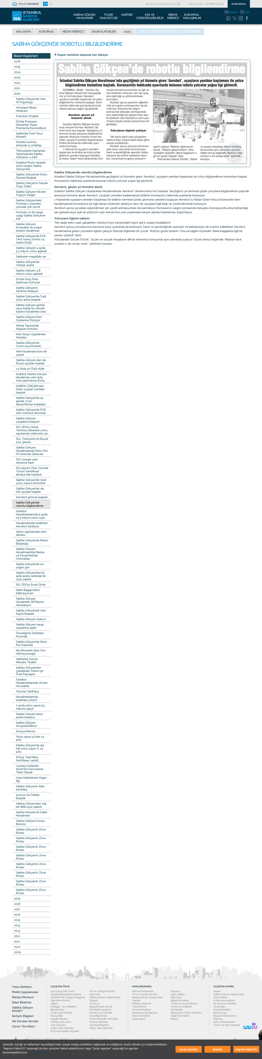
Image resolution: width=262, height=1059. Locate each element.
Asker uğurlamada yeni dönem (31, 533)
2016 (17, 914)
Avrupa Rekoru (25, 731)
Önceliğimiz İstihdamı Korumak (30, 634)
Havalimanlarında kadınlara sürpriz (27, 698)
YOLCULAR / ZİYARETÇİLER (206, 3)
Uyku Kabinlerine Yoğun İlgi (31, 779)
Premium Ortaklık (27, 116)
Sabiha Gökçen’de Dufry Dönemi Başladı (31, 176)
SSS (247, 12)
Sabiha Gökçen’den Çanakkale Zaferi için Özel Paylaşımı (30, 671)
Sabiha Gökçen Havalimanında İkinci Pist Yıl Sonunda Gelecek (32, 451)
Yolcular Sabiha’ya (27, 691)
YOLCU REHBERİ (28, 3)
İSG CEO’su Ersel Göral (30, 584)
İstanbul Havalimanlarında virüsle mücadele (32, 683)
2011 (17, 941)
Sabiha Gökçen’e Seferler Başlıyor (27, 289)
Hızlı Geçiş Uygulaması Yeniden (31, 335)
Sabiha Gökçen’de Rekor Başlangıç (32, 542)
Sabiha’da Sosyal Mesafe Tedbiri (27, 660)
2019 (17, 898)
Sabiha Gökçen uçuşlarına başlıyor (28, 420)
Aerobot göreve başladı (32, 497)
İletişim (233, 12)
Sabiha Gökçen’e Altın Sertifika (30, 788)
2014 (17, 925)
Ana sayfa (23, 31)
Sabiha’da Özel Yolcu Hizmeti (29, 135)
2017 (17, 909)
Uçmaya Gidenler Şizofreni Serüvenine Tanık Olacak (30, 769)
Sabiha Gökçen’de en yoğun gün (30, 565)
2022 (17, 82)
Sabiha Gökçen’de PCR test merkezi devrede (31, 411)
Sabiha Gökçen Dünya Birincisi (30, 822)
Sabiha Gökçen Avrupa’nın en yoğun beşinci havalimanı (29, 227)
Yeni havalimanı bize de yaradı (31, 353)
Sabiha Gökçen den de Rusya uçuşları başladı (31, 361)
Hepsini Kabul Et (246, 1049)
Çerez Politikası (39, 1052)
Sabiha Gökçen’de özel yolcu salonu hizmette (31, 481)
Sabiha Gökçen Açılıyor (31, 619)
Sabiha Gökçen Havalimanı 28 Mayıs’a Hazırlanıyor (30, 602)
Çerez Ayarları (188, 1049)
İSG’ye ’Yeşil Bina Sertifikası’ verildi (27, 758)
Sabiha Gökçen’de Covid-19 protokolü (28, 344)
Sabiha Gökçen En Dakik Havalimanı (31, 814)
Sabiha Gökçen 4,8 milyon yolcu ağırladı (29, 272)
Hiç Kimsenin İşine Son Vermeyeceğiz (30, 652)
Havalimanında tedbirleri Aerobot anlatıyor (32, 524)
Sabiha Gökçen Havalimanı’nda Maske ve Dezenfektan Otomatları (30, 553)
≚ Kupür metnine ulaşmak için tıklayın (81, 54)
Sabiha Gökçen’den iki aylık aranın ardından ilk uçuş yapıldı (31, 576)
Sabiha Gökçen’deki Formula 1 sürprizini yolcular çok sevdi (29, 203)
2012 (17, 936)
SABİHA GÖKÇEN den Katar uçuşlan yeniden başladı (30, 389)
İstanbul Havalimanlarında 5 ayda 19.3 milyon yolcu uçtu (31, 514)
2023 (17, 77)
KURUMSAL (239, 3)
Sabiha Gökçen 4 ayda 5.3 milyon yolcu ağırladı (31, 249)
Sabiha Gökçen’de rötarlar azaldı (28, 263)
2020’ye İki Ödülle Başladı (28, 796)
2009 (17, 952)
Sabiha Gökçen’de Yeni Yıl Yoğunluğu (31, 100)
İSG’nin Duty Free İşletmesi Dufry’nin (28, 280)
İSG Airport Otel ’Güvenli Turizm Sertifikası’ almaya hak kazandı (32, 471)
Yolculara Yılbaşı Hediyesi (26, 109)
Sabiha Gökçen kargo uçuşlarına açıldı (30, 626)
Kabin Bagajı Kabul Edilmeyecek (28, 591)
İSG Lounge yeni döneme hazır (27, 461)
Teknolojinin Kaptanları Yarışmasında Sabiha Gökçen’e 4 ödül (30, 154)
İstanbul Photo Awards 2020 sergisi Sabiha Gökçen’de (31, 166)
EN (51, 3)
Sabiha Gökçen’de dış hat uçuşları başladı (30, 490)
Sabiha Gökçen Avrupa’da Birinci (26, 724)
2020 (127, 31)
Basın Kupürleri (104, 31)
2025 (17, 66)
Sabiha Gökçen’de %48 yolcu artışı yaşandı (31, 298)
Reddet (217, 1049)
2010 (17, 946)
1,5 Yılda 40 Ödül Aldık (30, 368)
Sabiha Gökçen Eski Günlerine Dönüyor (29, 318)
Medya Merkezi (73, 31)
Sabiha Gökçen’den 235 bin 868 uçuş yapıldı (31, 805)
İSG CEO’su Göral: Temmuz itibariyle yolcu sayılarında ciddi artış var (32, 430)
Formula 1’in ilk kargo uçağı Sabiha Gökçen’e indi (30, 215)
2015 (17, 920)
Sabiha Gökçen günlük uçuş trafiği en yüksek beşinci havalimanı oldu (31, 308)
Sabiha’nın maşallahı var (31, 256)
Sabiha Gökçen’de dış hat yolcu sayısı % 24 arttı (30, 748)
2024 (17, 72)
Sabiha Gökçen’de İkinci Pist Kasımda (31, 643)
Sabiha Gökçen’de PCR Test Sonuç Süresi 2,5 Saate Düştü (31, 239)
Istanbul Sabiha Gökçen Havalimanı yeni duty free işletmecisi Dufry (31, 377)
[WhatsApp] (228, 18)
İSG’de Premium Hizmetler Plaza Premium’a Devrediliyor (31, 125)
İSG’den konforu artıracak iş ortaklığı (28, 143)
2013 (17, 930)
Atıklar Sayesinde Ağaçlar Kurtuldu (27, 327)
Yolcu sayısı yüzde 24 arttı (30, 738)
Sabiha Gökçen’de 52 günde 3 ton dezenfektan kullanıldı (30, 401)
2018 (17, 903)
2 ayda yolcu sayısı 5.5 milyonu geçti (30, 707)
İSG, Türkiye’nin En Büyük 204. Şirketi (32, 440)
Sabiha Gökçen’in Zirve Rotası (31, 831)
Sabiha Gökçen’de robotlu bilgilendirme (30, 504)
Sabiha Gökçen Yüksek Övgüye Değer (31, 193)
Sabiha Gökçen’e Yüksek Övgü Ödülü (32, 184)
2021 (17, 88)
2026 (17, 61)
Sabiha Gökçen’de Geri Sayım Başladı (31, 612)
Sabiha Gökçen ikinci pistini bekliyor (29, 715)
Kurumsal (46, 31)
